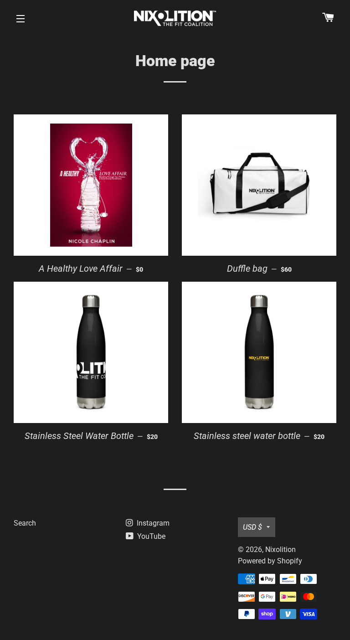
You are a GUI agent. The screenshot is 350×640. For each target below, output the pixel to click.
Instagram (152, 523)
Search (25, 523)
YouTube (150, 536)
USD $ (252, 527)
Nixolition (280, 549)
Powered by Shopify (270, 561)
